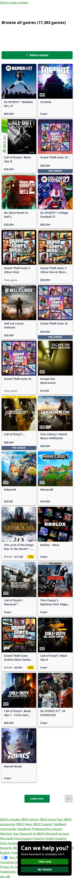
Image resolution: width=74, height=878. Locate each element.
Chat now (44, 861)
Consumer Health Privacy (17, 862)
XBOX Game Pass (51, 819)
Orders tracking (56, 838)
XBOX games (30, 819)
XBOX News (24, 824)
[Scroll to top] (69, 799)
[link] (19, 91)
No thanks (45, 869)
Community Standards (15, 829)
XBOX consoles (10, 819)
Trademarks (8, 871)
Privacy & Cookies (12, 867)
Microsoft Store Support (16, 838)
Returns (39, 838)
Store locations (10, 843)
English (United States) (15, 852)
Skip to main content (14, 2)
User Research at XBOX (29, 833)
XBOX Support (43, 824)
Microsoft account (57, 833)
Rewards (6, 848)
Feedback (59, 824)
